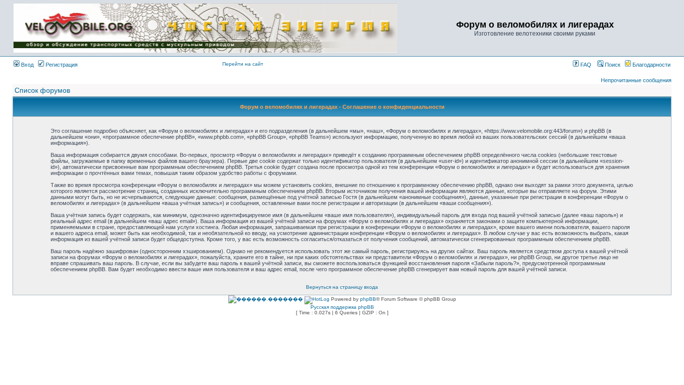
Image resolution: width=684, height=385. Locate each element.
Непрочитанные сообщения (636, 80)
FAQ (585, 65)
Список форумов (42, 90)
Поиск (611, 65)
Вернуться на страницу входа (342, 287)
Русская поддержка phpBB (342, 307)
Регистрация (61, 65)
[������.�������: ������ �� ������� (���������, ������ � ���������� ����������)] (265, 299)
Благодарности (650, 65)
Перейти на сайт (242, 64)
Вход (27, 65)
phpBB (368, 299)
